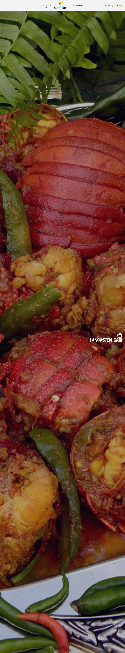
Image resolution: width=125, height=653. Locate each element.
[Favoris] (112, 6)
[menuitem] (46, 5)
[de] (120, 5)
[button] (116, 5)
